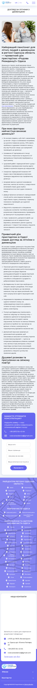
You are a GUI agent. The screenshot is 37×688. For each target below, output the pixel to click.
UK (16, 3)
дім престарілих (7, 106)
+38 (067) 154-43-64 (17, 431)
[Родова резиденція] (6, 2)
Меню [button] (5, 672)
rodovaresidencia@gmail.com (21, 436)
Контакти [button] (6, 678)
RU (20, 3)
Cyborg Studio (28, 684)
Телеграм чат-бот (12, 657)
